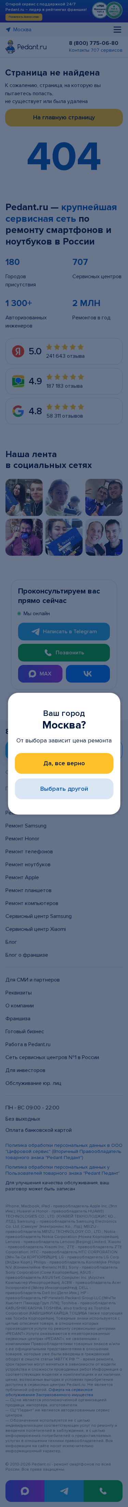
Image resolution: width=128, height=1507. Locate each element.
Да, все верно (64, 763)
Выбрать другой (64, 788)
